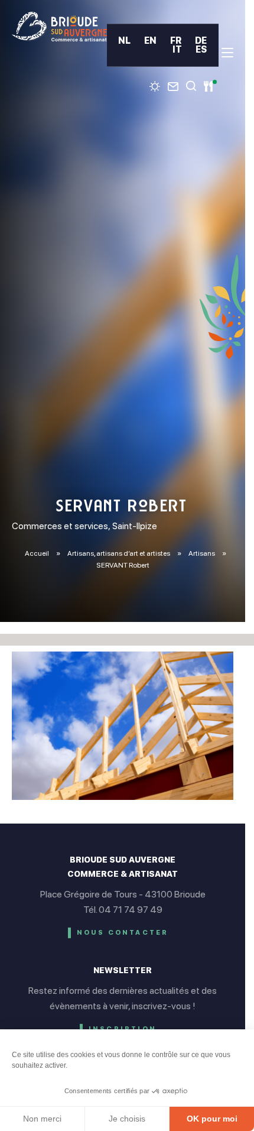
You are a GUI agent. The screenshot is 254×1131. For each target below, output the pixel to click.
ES (201, 49)
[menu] (227, 53)
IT (177, 49)
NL (124, 40)
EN (150, 40)
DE (201, 40)
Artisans (202, 553)
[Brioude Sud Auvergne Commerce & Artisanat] (59, 26)
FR (175, 40)
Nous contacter (123, 932)
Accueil (37, 553)
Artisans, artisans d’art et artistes (119, 553)
